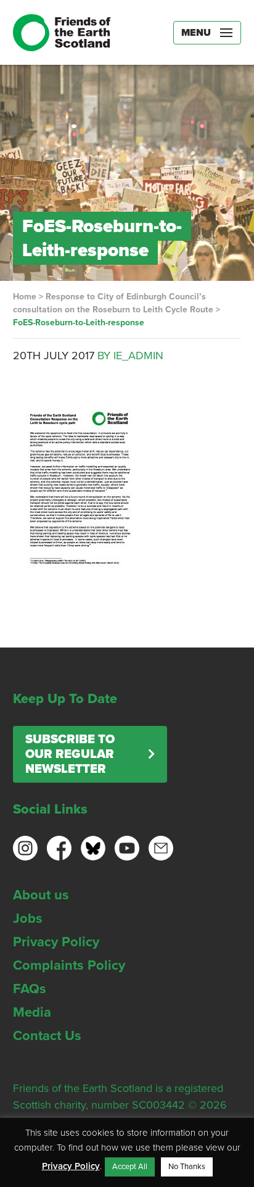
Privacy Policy (56, 942)
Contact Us (47, 1036)
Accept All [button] (129, 1167)
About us (41, 895)
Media (32, 1012)
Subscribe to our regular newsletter (70, 754)
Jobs (28, 918)
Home (24, 296)
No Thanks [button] (186, 1167)
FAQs (29, 989)
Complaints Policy (69, 965)
